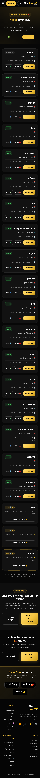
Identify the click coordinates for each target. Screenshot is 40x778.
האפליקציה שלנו (9, 749)
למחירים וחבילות (10, 618)
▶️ (20, 724)
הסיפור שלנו (34, 740)
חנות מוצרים (10, 726)
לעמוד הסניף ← (29, 67)
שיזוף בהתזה (10, 713)
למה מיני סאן (34, 743)
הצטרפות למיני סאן (8, 743)
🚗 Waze (18, 67)
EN (20, 3)
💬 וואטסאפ (10, 656)
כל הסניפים (28, 37)
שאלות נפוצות (34, 746)
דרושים (12, 765)
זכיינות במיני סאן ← (29, 656)
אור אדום (11, 716)
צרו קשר (11, 752)
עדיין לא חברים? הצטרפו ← (29, 619)
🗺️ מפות (8, 67)
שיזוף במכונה (10, 710)
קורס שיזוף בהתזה (8, 720)
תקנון (36, 753)
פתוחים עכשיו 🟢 (13, 37)
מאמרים (35, 750)
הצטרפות (11, 3)
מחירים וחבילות (10, 729)
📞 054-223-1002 (8, 755)
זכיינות (12, 762)
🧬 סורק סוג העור (9, 723)
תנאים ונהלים (34, 756)
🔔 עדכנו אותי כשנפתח (20, 519)
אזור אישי (11, 746)
